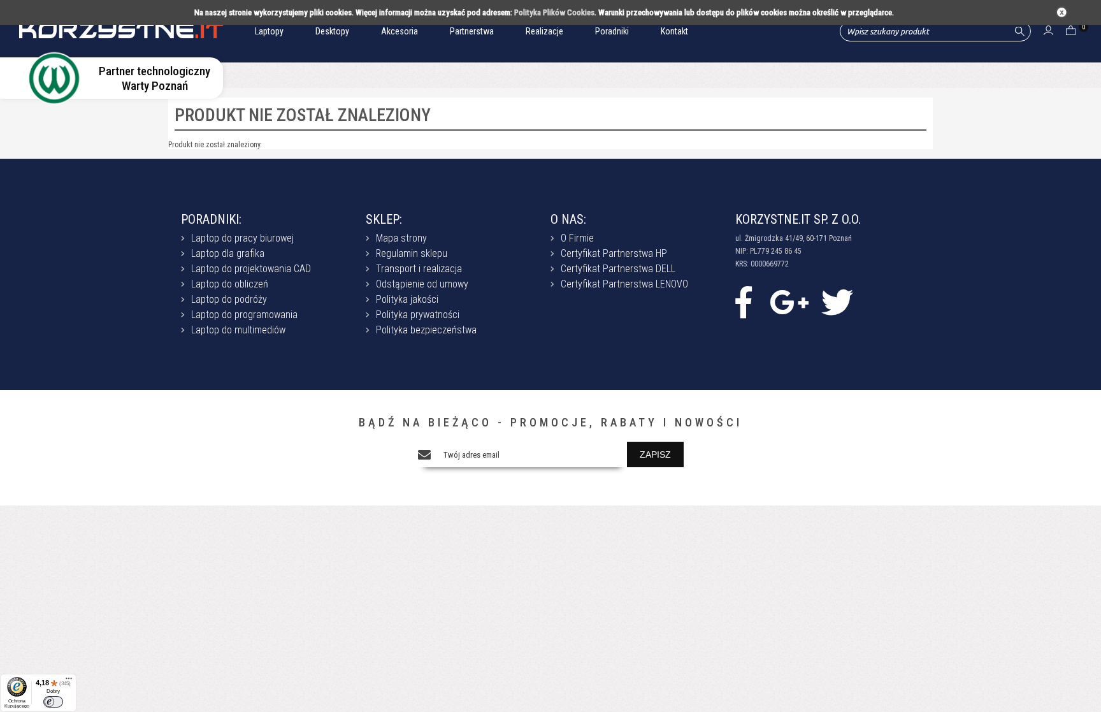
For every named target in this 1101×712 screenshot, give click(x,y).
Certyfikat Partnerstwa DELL (618, 269)
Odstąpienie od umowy (422, 284)
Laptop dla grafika (227, 253)
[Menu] (68, 681)
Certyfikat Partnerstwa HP (614, 253)
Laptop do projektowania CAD (251, 269)
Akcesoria (399, 31)
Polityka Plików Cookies (554, 12)
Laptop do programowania (244, 315)
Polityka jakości (407, 299)
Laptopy (269, 31)
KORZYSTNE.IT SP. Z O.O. (798, 219)
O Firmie (577, 238)
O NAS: (568, 219)
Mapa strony (401, 238)
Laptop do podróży (229, 299)
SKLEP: (384, 219)
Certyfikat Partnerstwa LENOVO (624, 284)
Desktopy (332, 31)
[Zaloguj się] (1048, 32)
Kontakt (674, 31)
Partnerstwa (472, 31)
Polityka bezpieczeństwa (426, 330)
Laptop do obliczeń (229, 284)
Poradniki (612, 31)
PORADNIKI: (211, 219)
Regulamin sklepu (411, 253)
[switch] (53, 702)
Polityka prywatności (417, 315)
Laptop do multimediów (238, 330)
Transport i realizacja (419, 269)
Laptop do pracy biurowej (242, 238)
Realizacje (544, 31)
